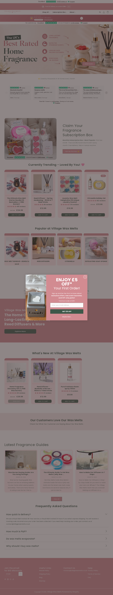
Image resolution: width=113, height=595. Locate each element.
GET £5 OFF (66, 311)
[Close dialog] (85, 276)
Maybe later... (66, 317)
